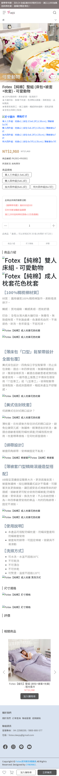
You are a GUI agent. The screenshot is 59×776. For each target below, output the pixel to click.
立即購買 (47, 772)
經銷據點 (36, 718)
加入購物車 (26, 772)
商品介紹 (11, 243)
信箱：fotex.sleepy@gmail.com (18, 735)
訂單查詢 (16, 718)
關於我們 (6, 718)
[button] (55, 672)
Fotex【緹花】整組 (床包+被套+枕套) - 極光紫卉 (29, 685)
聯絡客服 (26, 718)
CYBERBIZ (31, 764)
